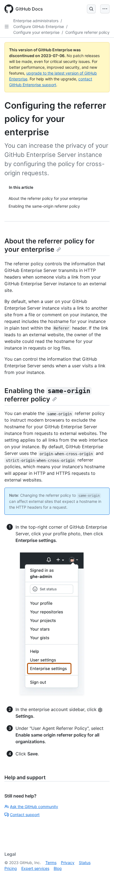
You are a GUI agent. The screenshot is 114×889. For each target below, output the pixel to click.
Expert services (35, 868)
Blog (58, 868)
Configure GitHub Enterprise (38, 26)
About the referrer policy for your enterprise (49, 245)
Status (84, 862)
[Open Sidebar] (6, 26)
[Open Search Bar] (91, 8)
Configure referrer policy (87, 32)
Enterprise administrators (35, 20)
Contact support (25, 814)
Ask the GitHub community (34, 806)
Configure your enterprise (36, 32)
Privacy (67, 862)
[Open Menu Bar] (105, 8)
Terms (50, 862)
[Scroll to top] (101, 876)
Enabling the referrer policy (47, 395)
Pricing (10, 868)
